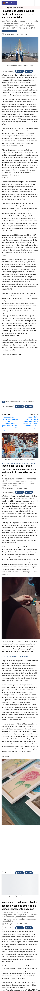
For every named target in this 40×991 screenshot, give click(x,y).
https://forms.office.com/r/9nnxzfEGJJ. (15, 656)
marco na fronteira (15, 401)
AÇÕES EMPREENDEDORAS (9, 31)
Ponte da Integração (28, 401)
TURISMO (32, 463)
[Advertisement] (20, 377)
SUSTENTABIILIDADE (23, 463)
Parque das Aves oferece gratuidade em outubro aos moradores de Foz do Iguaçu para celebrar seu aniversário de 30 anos (10, 423)
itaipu (7, 401)
